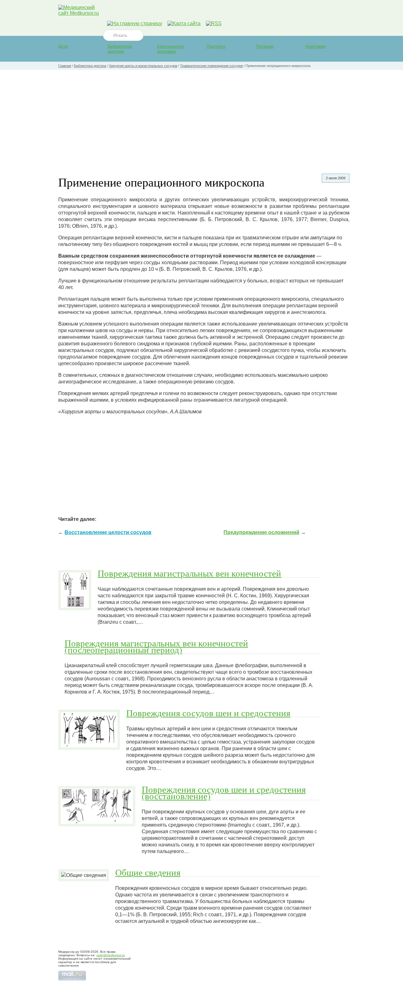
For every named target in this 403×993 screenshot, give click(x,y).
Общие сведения (147, 872)
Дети (63, 46)
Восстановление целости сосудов (108, 532)
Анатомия (315, 46)
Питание (265, 46)
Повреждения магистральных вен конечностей (189, 573)
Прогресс (216, 46)
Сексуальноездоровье (170, 49)
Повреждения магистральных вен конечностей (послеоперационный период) (156, 646)
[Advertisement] (201, 117)
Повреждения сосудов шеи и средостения (208, 713)
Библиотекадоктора (120, 49)
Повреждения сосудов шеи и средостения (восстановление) (224, 792)
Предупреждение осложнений (261, 532)
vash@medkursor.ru (110, 955)
